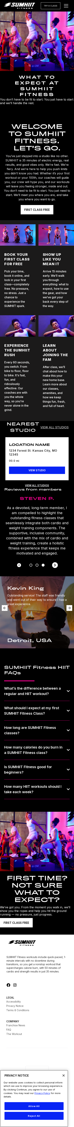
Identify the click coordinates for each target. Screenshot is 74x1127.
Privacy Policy (42, 1093)
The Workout (14, 1033)
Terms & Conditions (17, 1010)
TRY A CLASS (50, 6)
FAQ (8, 1029)
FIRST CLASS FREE (37, 209)
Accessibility (13, 1001)
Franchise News (15, 1025)
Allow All (34, 1106)
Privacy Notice (15, 1005)
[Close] (64, 1075)
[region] (34, 1098)
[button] (66, 5)
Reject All (34, 1115)
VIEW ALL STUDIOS (54, 427)
